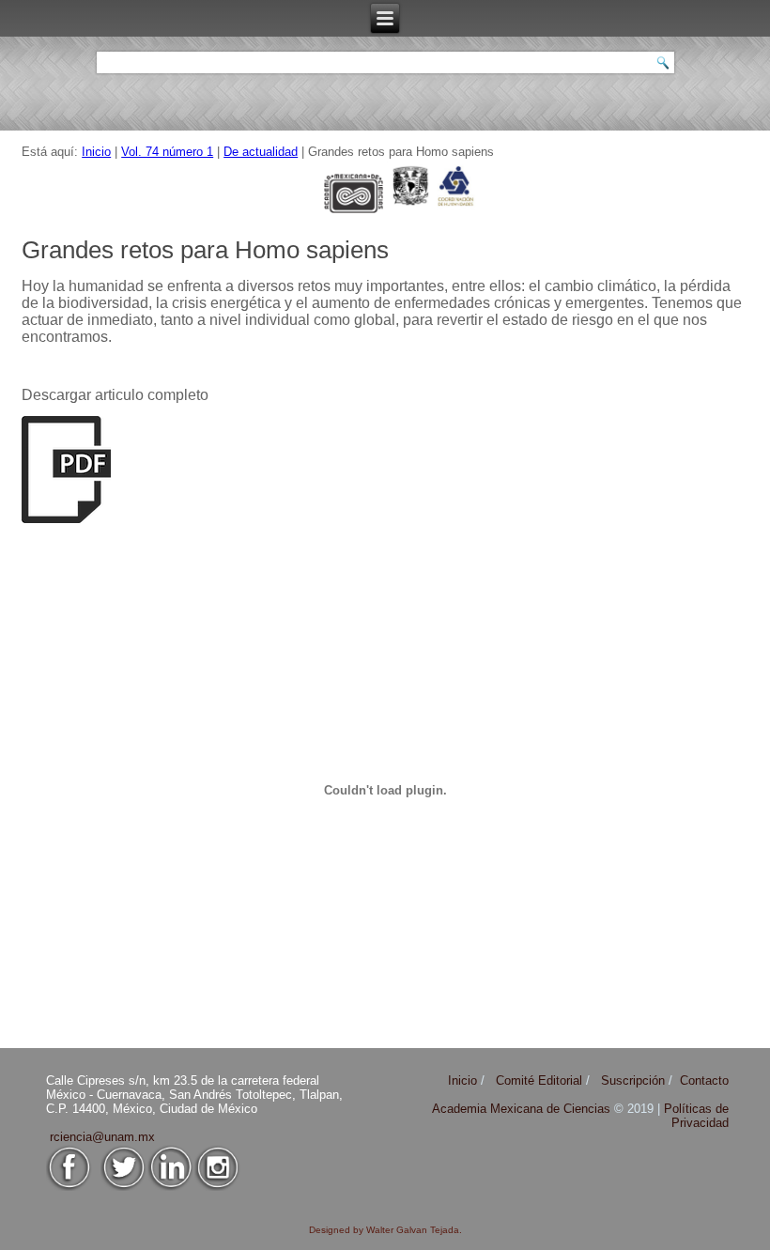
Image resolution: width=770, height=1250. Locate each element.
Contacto (704, 1080)
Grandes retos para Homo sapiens (205, 250)
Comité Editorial (539, 1080)
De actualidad (260, 152)
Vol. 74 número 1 (167, 152)
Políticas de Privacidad (696, 1116)
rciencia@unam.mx (102, 1137)
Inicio (96, 152)
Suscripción (633, 1080)
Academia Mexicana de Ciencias (523, 1109)
